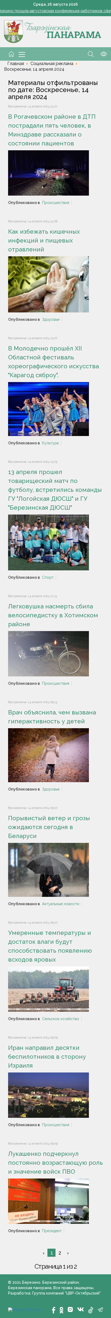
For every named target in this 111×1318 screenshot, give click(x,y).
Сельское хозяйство (60, 1019)
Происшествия (55, 202)
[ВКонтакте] (80, 1309)
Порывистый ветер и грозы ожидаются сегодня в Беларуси (49, 827)
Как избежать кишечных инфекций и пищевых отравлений (44, 240)
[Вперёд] (68, 1253)
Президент (52, 1231)
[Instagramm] (70, 1309)
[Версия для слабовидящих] (100, 54)
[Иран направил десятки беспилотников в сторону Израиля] (48, 1094)
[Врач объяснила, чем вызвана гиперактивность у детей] (48, 754)
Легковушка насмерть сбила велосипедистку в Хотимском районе (53, 615)
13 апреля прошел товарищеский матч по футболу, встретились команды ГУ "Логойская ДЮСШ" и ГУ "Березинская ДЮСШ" (55, 489)
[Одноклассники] (61, 1310)
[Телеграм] (100, 1309)
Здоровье (51, 319)
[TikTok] (90, 1310)
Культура (50, 443)
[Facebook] (53, 1310)
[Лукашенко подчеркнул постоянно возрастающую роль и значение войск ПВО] (48, 1200)
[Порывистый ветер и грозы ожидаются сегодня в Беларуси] (48, 869)
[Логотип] (52, 31)
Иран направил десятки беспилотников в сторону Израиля (47, 1056)
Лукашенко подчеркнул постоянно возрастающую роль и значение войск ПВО (55, 1162)
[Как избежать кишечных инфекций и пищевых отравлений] (48, 284)
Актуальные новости (60, 904)
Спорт (48, 577)
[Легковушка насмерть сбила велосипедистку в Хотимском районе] (48, 653)
